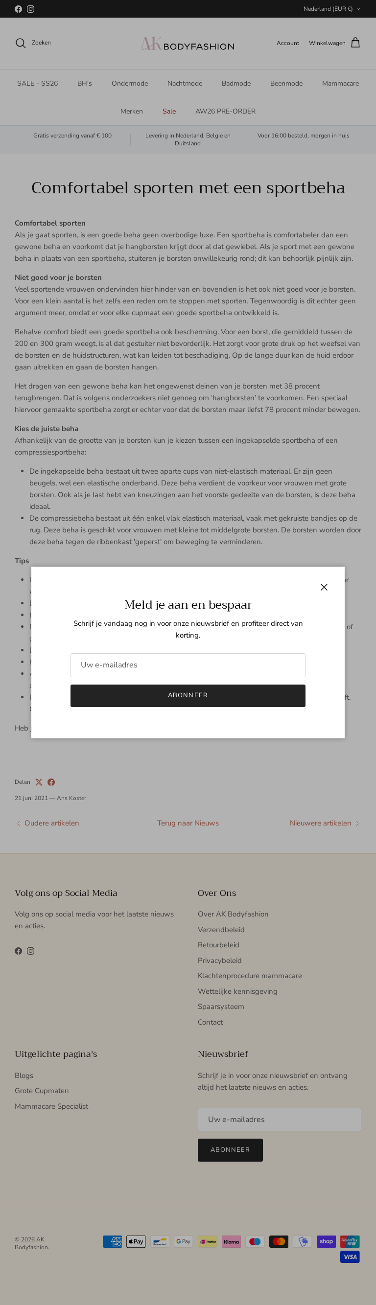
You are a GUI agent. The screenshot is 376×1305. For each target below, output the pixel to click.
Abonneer (188, 695)
